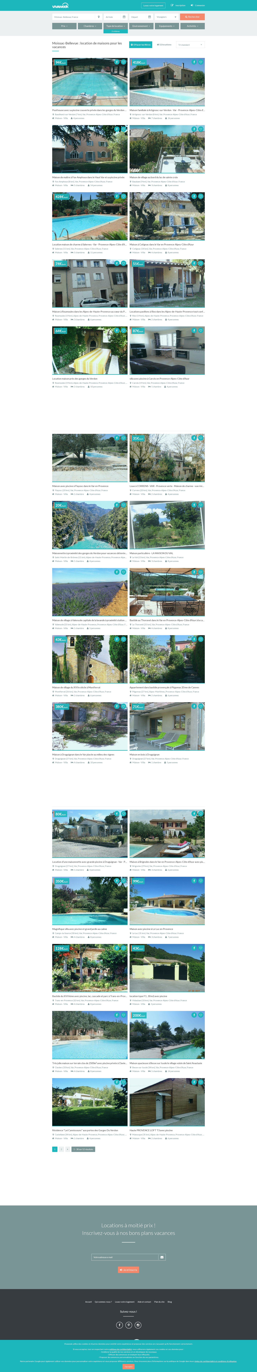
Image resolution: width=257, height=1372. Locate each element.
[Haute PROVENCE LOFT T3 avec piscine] (167, 1102)
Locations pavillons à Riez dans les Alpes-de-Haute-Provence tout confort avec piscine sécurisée (180, 311)
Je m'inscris (129, 1269)
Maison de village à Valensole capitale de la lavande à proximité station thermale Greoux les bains (102, 620)
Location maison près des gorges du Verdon (74, 378)
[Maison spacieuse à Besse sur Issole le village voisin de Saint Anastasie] (167, 1035)
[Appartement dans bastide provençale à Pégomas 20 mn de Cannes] (167, 659)
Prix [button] (63, 26)
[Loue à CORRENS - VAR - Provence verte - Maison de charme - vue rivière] (167, 458)
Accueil (88, 1302)
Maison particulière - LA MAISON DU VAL (151, 553)
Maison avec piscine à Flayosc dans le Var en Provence (80, 486)
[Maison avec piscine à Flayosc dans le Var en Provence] (90, 458)
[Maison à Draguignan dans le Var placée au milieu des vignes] (90, 726)
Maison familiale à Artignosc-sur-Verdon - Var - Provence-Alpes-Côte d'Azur (169, 110)
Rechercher (193, 16)
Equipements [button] (166, 26)
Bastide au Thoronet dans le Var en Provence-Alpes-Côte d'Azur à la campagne (170, 620)
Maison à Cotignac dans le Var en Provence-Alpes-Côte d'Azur (162, 244)
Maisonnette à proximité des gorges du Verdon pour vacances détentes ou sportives (96, 553)
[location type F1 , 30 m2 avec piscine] (167, 968)
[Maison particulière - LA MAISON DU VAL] (167, 525)
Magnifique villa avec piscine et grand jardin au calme (79, 928)
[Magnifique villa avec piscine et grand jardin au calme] (90, 901)
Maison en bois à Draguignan (145, 754)
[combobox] (167, 17)
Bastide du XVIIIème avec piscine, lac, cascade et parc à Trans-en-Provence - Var (94, 996)
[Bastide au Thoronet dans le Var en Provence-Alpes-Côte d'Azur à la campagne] (167, 592)
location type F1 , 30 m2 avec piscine (148, 996)
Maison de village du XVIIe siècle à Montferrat (76, 687)
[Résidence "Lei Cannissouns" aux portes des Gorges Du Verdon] (90, 1102)
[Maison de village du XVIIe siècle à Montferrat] (90, 659)
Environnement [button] (141, 26)
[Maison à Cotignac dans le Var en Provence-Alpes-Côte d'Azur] (167, 216)
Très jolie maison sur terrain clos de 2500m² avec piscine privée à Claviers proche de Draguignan (101, 1063)
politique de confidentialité (120, 1349)
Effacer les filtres (142, 44)
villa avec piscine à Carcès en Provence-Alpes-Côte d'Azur (159, 378)
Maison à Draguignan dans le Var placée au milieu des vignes (83, 754)
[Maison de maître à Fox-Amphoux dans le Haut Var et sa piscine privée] (90, 149)
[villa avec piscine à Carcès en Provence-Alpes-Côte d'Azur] (167, 350)
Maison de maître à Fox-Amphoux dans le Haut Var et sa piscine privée (88, 177)
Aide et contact (144, 1302)
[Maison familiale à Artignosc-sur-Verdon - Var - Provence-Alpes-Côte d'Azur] (167, 82)
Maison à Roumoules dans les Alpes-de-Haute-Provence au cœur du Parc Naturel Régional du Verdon (104, 311)
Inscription (180, 5)
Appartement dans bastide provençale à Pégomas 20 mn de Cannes (164, 687)
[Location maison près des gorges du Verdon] (90, 350)
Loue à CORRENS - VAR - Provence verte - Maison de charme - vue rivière (168, 486)
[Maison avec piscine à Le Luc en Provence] (167, 901)
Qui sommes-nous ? (103, 1302)
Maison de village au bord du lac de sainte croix (154, 177)
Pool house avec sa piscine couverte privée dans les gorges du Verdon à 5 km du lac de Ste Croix (101, 110)
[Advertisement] (239, 82)
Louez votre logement (153, 5)
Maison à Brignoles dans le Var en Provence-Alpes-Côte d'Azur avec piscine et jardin (173, 861)
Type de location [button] (115, 26)
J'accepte (128, 1366)
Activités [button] (192, 26)
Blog (170, 1302)
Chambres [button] (89, 26)
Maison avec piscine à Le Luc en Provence (151, 928)
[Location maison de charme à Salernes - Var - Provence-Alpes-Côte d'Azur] (90, 216)
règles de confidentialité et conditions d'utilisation (215, 1361)
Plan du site (159, 1302)
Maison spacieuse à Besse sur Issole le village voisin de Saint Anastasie (166, 1063)
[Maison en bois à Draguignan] (167, 726)
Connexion (200, 5)
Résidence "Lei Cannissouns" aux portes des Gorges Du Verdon (85, 1130)
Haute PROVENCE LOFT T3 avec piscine (151, 1130)
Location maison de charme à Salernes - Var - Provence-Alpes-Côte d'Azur (90, 244)
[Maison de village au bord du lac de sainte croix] (167, 149)
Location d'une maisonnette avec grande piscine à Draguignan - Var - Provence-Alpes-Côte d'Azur (103, 861)
